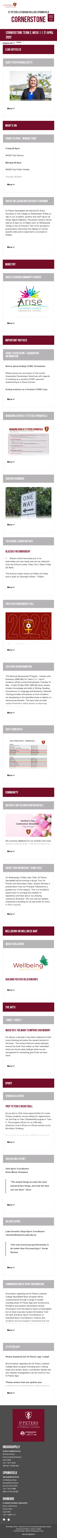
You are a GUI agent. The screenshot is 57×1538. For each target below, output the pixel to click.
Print (19, 42)
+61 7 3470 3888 (9, 1489)
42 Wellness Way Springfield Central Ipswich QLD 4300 (10, 1483)
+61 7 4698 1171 (9, 1515)
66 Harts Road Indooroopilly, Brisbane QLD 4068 (12, 1457)
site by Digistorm (28, 1534)
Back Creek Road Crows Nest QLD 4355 (10, 1509)
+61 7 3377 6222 (9, 1463)
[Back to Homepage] (10, 5)
